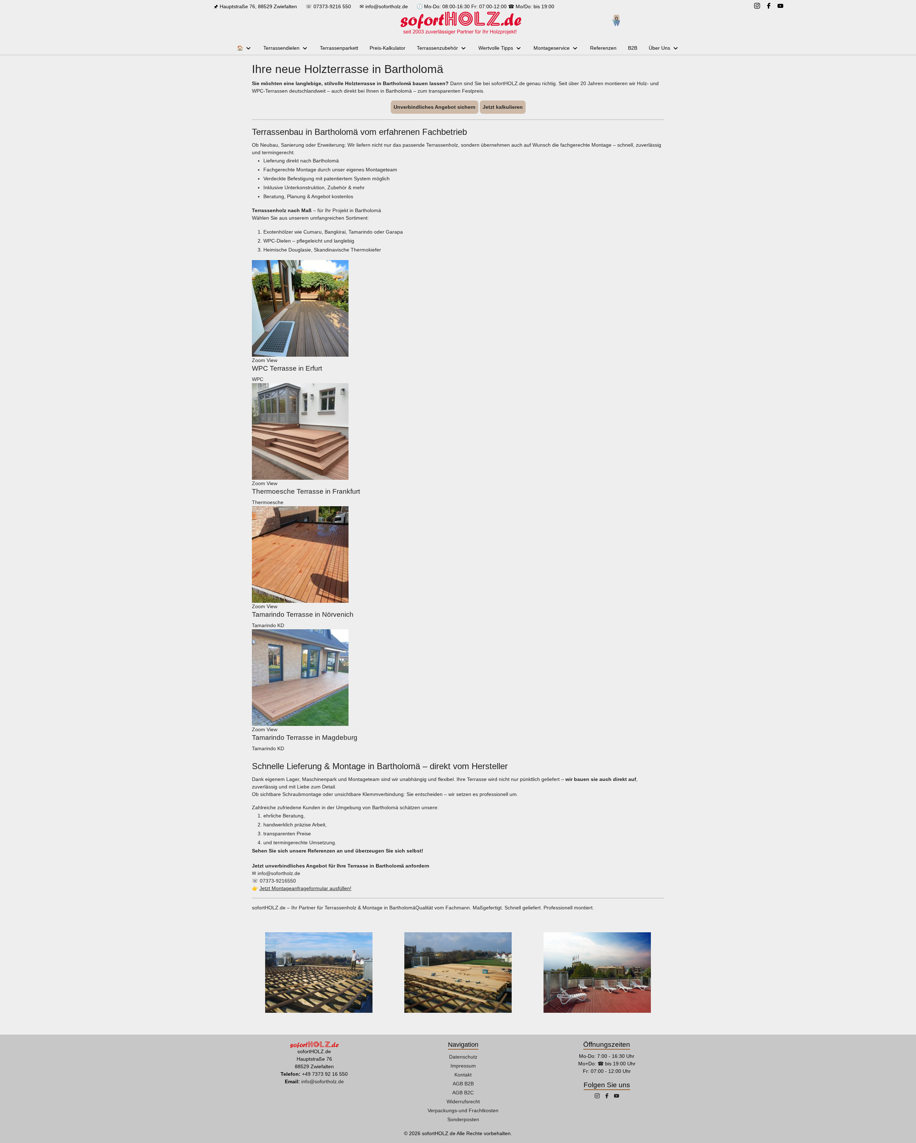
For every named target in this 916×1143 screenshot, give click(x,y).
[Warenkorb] (618, 23)
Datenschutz (463, 1057)
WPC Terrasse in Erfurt (287, 368)
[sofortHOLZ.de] (460, 22)
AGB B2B (463, 1083)
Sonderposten (463, 1119)
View (272, 360)
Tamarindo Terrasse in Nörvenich (303, 614)
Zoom (258, 360)
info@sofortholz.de (386, 6)
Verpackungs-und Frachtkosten (463, 1110)
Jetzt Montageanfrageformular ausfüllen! (305, 888)
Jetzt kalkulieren (503, 107)
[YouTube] (780, 7)
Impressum (463, 1066)
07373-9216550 (278, 881)
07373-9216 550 (332, 6)
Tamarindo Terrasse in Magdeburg (304, 737)
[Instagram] (757, 7)
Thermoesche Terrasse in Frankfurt (306, 491)
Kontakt (463, 1075)
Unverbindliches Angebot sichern (435, 107)
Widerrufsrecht (463, 1101)
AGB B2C (463, 1092)
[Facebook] (768, 7)
